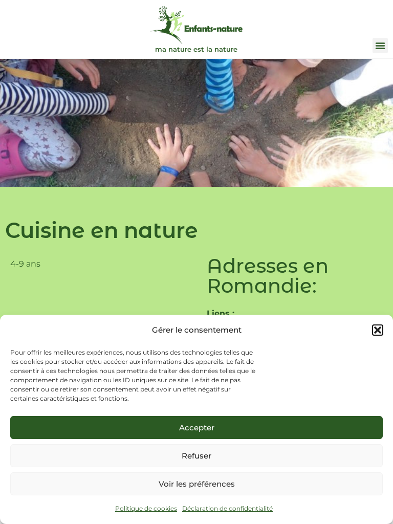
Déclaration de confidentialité (227, 508)
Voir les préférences (197, 484)
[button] (378, 330)
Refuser (196, 456)
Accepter (196, 427)
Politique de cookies (146, 508)
